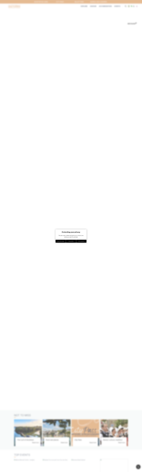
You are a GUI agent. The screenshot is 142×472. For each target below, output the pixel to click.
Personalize (71, 241)
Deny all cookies (60, 241)
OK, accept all (81, 241)
